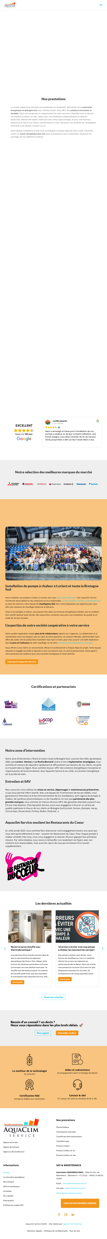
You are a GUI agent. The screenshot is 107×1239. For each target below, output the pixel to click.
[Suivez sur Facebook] (59, 1214)
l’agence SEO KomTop (72, 1224)
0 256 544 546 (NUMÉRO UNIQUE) (80, 1203)
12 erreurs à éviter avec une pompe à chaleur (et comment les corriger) (76, 948)
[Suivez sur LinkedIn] (73, 1214)
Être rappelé (43, 1033)
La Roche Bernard (93, 601)
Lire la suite (17, 982)
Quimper (73, 601)
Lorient (65, 601)
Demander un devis (67, 1033)
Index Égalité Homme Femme (69, 1193)
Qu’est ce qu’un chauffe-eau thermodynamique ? (25, 948)
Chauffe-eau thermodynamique (42, 203)
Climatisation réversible (37, 283)
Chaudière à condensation (38, 366)
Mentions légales (34, 1231)
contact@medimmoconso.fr (75, 1183)
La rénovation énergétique (22, 63)
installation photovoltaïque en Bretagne (75, 643)
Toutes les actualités (53, 997)
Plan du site (75, 1231)
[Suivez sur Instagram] (66, 1214)
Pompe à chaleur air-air (37, 325)
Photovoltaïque (32, 244)
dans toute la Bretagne (66, 597)
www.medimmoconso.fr (75, 1188)
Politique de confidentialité (56, 1231)
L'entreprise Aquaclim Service (21, 661)
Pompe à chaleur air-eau (37, 165)
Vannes (81, 601)
